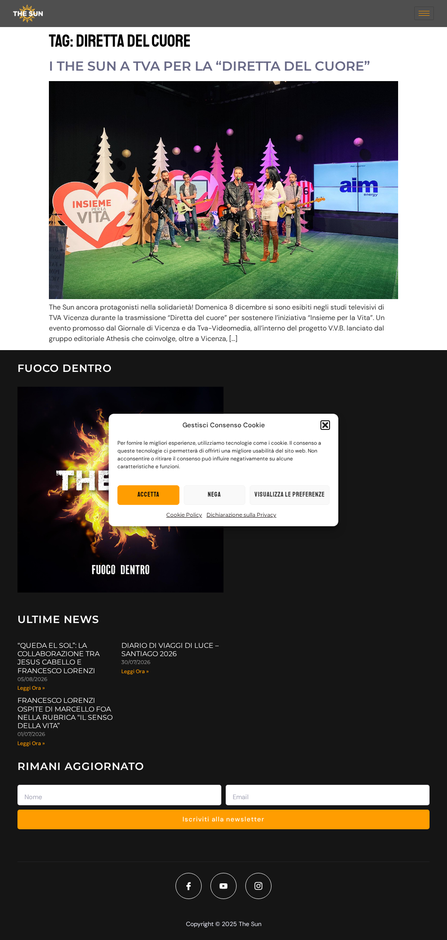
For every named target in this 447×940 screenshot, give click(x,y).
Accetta (148, 494)
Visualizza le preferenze (289, 494)
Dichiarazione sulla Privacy (241, 514)
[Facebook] (188, 886)
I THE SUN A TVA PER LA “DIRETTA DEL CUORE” (209, 66)
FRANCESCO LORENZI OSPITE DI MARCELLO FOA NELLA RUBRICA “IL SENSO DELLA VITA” (65, 713)
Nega (214, 494)
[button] (325, 425)
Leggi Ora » (31, 688)
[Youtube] (223, 886)
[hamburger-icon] (424, 13)
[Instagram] (258, 886)
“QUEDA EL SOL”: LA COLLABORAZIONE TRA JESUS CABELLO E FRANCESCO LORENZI (58, 658)
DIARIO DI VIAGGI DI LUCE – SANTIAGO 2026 (170, 649)
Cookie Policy (184, 514)
